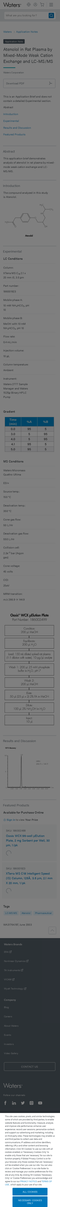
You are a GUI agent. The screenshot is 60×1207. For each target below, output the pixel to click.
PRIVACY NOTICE (29, 1181)
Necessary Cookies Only (30, 1201)
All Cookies (30, 1191)
